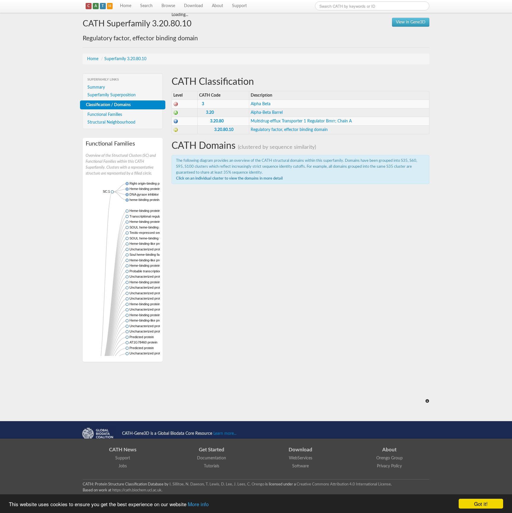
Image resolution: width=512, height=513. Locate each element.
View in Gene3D (410, 22)
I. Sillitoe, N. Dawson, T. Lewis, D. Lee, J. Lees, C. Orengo (216, 484)
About (217, 6)
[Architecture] (175, 113)
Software (300, 466)
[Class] (175, 104)
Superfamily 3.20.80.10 (125, 59)
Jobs (123, 466)
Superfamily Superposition (111, 95)
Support (239, 6)
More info (198, 504)
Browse (168, 6)
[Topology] (175, 121)
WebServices (300, 458)
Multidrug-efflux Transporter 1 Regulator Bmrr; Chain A (301, 121)
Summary (96, 87)
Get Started (211, 449)
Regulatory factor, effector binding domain (289, 130)
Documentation (211, 458)
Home (125, 6)
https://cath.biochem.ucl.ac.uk (136, 490)
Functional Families (104, 115)
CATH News (122, 449)
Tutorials (211, 466)
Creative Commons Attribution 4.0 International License (344, 484)
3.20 (210, 113)
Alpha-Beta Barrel (267, 113)
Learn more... (224, 434)
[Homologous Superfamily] (175, 130)
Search (146, 6)
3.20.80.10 (223, 130)
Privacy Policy (389, 466)
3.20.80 (217, 121)
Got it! (481, 503)
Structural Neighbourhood (111, 122)
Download (193, 6)
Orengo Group (389, 458)
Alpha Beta (261, 104)
